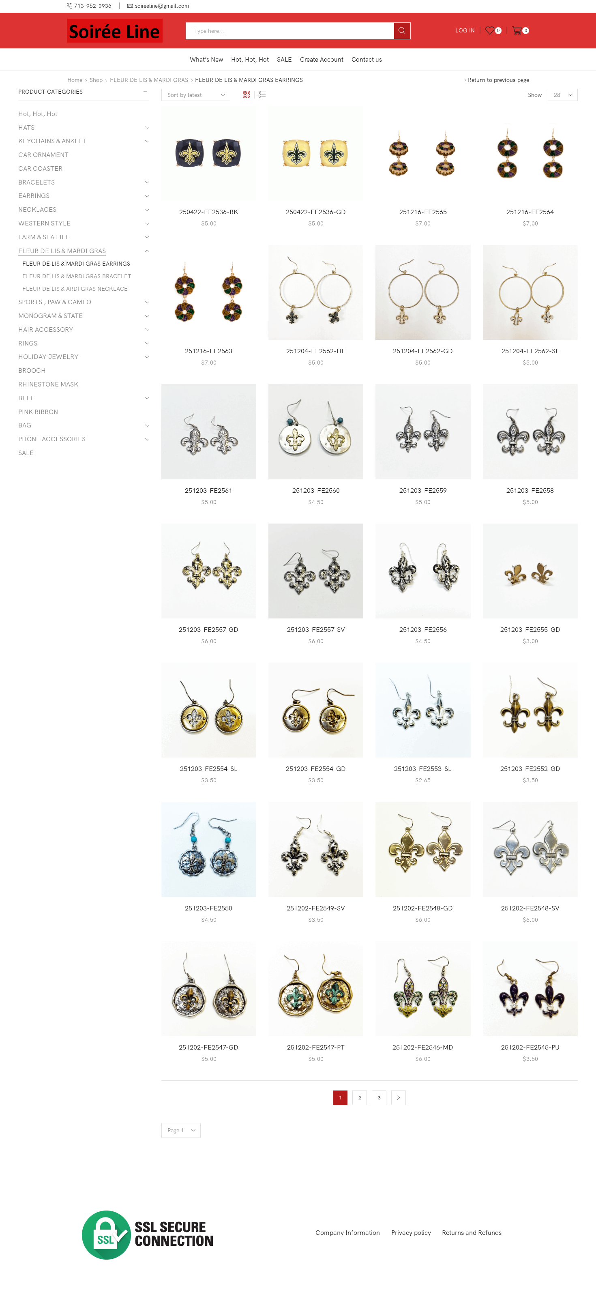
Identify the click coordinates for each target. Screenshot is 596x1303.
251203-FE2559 (423, 490)
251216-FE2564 (530, 212)
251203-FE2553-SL (423, 768)
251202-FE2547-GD (208, 1047)
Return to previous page (498, 80)
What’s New (206, 59)
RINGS (27, 343)
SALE (284, 59)
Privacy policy (411, 1232)
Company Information (347, 1232)
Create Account (321, 59)
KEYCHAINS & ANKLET (52, 141)
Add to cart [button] (208, 187)
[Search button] (402, 31)
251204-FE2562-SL (530, 351)
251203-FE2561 (208, 490)
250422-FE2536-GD (316, 212)
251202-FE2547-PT (316, 1047)
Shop (96, 80)
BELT (26, 398)
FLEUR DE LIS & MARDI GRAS (149, 80)
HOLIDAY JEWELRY (48, 356)
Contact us (367, 59)
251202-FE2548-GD (423, 908)
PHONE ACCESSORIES (52, 439)
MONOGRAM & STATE (50, 315)
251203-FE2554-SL (209, 768)
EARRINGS (33, 195)
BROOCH (32, 370)
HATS (26, 127)
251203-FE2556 (423, 629)
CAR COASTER (40, 168)
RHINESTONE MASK (48, 384)
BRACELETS (36, 182)
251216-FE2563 (208, 351)
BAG (24, 425)
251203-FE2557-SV (316, 629)
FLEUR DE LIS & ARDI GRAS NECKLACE (75, 288)
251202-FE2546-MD (422, 1047)
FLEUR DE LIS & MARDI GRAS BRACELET (76, 276)
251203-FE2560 (316, 490)
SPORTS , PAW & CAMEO (54, 302)
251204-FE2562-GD (423, 351)
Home (74, 80)
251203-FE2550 (208, 908)
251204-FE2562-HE (315, 351)
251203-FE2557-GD (208, 629)
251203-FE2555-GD (530, 629)
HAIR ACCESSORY (45, 329)
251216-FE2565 (423, 212)
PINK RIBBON (38, 412)
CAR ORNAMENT (43, 154)
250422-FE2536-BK (208, 212)
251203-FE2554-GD (316, 768)
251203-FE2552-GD (530, 768)
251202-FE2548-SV (530, 908)
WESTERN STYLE (44, 223)
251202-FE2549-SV (316, 908)
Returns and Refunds (472, 1232)
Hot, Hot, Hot (250, 59)
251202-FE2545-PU (530, 1047)
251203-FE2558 (530, 490)
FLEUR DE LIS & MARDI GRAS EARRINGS (76, 263)
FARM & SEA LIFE (44, 237)
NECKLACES (37, 209)
